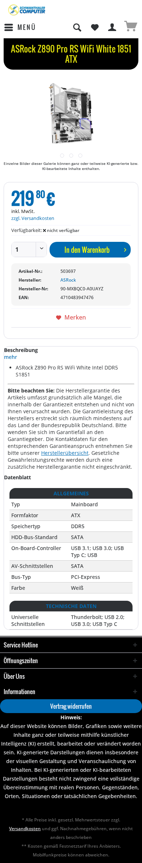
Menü (26, 27)
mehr (10, 356)
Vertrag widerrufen (71, 706)
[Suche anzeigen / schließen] (77, 27)
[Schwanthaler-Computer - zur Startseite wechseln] (27, 10)
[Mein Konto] (112, 27)
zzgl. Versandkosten (32, 218)
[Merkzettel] (94, 27)
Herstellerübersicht (64, 452)
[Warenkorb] (130, 27)
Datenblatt (17, 477)
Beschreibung (21, 350)
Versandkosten (25, 828)
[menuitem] (20, 27)
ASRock (68, 280)
